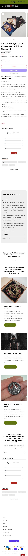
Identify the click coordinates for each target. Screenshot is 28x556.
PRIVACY (5, 526)
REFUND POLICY (7, 535)
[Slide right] (16, 39)
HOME (4, 517)
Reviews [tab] (5, 158)
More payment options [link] (14, 73)
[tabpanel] (14, 172)
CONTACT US (6, 532)
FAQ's (4, 523)
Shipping (2, 54)
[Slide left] (11, 39)
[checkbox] (12, 165)
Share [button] (3, 123)
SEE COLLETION (10, 325)
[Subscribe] (23, 452)
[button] (2, 6)
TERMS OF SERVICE (7, 529)
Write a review (14, 153)
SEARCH (5, 520)
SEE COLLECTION (10, 366)
